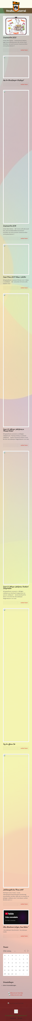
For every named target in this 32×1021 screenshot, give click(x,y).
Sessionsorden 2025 (9, 37)
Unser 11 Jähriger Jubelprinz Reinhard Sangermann (15, 588)
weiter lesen (24, 50)
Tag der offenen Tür (9, 744)
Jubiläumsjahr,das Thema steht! (13, 890)
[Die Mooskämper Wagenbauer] (16, 4)
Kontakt (20, 1018)
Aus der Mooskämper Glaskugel (13, 80)
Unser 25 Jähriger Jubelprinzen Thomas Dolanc (13, 430)
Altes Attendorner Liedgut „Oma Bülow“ (15, 927)
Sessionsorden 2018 (9, 226)
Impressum (13, 1018)
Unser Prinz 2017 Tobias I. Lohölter (14, 277)
